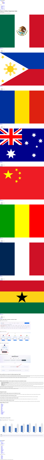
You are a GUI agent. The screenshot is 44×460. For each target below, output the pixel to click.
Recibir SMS (1, 52)
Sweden (2, 452)
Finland (2, 447)
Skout (1, 408)
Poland (2, 451)
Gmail (1, 455)
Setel (1, 409)
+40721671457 (1, 124)
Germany (2, 448)
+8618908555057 (1, 200)
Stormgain (2, 413)
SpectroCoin (2, 412)
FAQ (1, 442)
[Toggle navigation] (1, 4)
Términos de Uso (2, 443)
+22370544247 (1, 238)
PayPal (2, 458)
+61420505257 (1, 162)
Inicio (0, 9)
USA (1, 453)
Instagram (2, 456)
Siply (1, 411)
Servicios (2, 9)
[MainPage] (2, 0)
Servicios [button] (2, 6)
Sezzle (1, 410)
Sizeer (1, 407)
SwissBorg (2, 405)
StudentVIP (2, 404)
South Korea (2, 449)
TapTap (2, 406)
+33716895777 (1, 276)
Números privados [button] (3, 8)
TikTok (2, 457)
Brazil (1, 446)
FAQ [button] (1, 7)
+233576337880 (1, 314)
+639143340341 (1, 86)
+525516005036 (1, 48)
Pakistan (2, 450)
